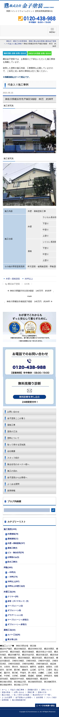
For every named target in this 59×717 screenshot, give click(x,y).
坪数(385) (8, 567)
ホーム (4, 690)
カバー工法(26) (14, 635)
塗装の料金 (6, 692)
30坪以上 (29, 279)
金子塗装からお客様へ (17, 477)
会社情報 (39, 697)
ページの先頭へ (45, 705)
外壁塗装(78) (13, 534)
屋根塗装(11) (13, 539)
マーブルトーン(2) (15, 606)
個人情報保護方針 (19, 700)
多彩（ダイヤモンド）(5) (18, 601)
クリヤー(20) (13, 596)
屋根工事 (11, 425)
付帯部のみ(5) (13, 557)
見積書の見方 (32, 690)
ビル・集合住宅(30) (16, 552)
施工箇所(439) (10, 529)
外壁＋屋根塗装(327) (16, 543)
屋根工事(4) (12, 548)
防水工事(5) (12, 562)
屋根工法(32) (9, 630)
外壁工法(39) (9, 592)
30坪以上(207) (13, 581)
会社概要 (11, 451)
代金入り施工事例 (15, 44)
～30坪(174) (12, 577)
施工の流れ (12, 471)
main (29, 296)
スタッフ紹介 (13, 458)
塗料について (13, 438)
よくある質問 (13, 484)
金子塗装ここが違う (16, 418)
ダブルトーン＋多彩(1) (17, 624)
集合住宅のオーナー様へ (18, 464)
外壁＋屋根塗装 (13, 279)
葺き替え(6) (12, 639)
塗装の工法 (12, 431)
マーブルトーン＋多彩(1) (18, 620)
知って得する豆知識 (16, 444)
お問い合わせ (13, 412)
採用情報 (11, 490)
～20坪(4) (11, 572)
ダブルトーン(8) (14, 610)
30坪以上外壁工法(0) (16, 586)
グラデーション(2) (15, 615)
